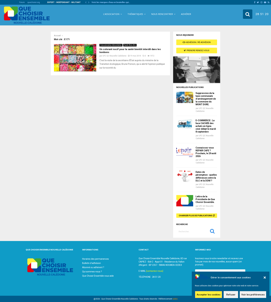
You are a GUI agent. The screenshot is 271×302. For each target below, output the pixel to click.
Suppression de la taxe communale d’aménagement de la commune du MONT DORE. (206, 99)
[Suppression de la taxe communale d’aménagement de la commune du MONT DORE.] (184, 97)
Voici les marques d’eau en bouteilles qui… (111, 2)
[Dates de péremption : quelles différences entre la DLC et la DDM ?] (184, 176)
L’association (111, 14)
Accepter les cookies (208, 294)
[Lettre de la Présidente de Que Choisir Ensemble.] (184, 200)
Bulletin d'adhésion (91, 263)
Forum (22, 2)
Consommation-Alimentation (111, 45)
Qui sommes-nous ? (92, 271)
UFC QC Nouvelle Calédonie (114, 56)
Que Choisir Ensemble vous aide (98, 276)
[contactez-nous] (154, 271)
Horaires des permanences (95, 259)
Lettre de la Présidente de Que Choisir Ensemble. (205, 199)
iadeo (175, 299)
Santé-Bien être (130, 45)
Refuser (230, 294)
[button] (264, 277)
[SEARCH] (212, 232)
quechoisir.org (33, 2)
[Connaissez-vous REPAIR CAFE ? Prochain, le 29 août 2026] (184, 152)
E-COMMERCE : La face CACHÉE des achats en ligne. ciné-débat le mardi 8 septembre (206, 126)
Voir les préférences (253, 294)
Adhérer (186, 14)
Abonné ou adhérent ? (93, 267)
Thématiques (135, 14)
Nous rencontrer (162, 14)
